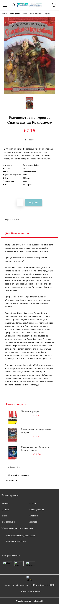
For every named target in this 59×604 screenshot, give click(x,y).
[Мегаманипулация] (13, 417)
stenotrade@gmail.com (24, 536)
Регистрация (8, 522)
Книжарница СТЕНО (18, 13)
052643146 (20, 541)
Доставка (33, 522)
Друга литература (36, 13)
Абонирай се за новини (18, 475)
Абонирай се (14, 467)
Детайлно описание (17, 233)
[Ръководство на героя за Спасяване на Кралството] (29, 93)
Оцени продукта (12, 219)
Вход (4, 516)
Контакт (33, 503)
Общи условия (36, 510)
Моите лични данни (31, 591)
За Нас (5, 510)
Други (47, 13)
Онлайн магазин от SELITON (29, 601)
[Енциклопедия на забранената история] (13, 435)
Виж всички (11, 480)
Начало (4, 13)
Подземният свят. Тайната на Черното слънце (35, 448)
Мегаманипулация (30, 411)
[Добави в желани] (53, 194)
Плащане (33, 516)
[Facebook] (5, 547)
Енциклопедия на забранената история (36, 430)
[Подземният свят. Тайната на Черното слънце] (13, 452)
